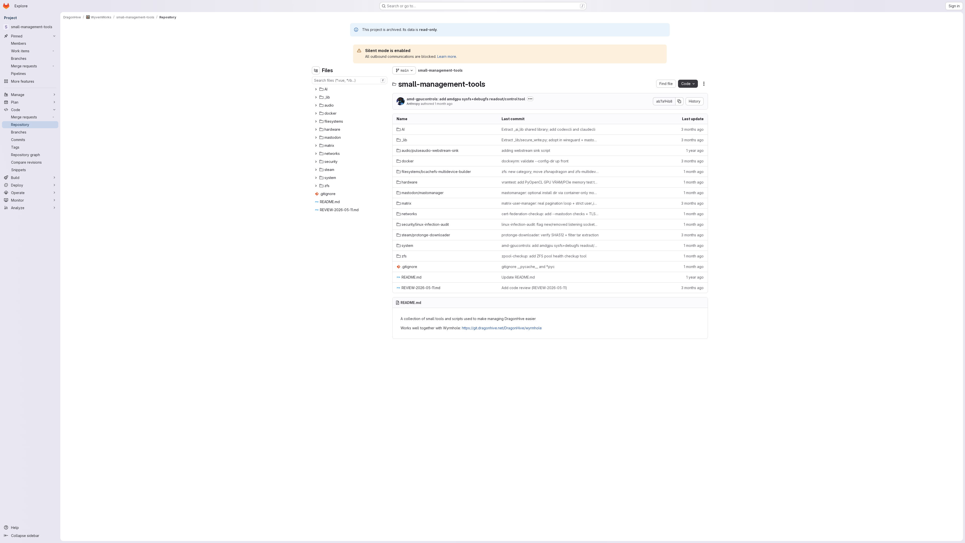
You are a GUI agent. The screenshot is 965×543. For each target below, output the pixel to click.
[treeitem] (350, 89)
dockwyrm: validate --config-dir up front (535, 161)
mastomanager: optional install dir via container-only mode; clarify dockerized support (550, 193)
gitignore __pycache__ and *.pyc (528, 266)
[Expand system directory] (316, 178)
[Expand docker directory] (316, 113)
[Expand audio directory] (316, 105)
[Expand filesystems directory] (316, 121)
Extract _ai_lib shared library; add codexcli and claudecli (548, 129)
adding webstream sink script (526, 150)
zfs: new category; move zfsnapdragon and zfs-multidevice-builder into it (550, 171)
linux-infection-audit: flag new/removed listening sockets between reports (550, 224)
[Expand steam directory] (316, 170)
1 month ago (444, 104)
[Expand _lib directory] (316, 97)
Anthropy (413, 104)
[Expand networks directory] (316, 154)
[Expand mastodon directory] (316, 137)
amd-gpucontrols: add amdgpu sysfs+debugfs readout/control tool (466, 99)
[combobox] (349, 80)
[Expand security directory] (316, 162)
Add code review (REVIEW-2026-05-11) (534, 288)
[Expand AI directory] (316, 89)
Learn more (446, 56)
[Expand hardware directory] (316, 129)
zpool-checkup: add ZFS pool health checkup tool (544, 256)
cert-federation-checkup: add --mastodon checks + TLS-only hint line (550, 214)
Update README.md (518, 277)
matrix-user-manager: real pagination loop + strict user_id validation (550, 203)
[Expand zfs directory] (316, 186)
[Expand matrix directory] (316, 146)
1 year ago (695, 150)
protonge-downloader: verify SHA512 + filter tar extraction (550, 235)
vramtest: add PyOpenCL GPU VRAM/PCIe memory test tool (550, 182)
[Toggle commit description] (530, 99)
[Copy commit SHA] (680, 101)
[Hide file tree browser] (316, 70)
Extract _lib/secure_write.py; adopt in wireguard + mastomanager (550, 140)
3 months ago (692, 129)
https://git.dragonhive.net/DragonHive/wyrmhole (502, 328)
